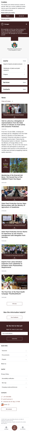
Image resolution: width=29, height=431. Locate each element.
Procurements (5, 355)
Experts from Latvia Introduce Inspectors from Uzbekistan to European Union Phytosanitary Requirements (12, 264)
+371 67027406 (7, 396)
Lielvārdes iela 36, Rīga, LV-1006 (11, 401)
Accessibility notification (8, 378)
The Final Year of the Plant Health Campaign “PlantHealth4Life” (13, 293)
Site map (4, 383)
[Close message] (26, 24)
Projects (4, 359)
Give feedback (14, 317)
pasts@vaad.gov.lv (8, 399)
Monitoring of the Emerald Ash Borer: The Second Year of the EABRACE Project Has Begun (12, 177)
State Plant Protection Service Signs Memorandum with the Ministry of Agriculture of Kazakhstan (14, 205)
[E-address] (4, 404)
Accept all (21, 16)
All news (14, 303)
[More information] (8, 404)
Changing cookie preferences (9, 387)
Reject (7, 16)
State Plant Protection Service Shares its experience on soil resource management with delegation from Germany (14, 234)
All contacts (9, 409)
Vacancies (4, 350)
